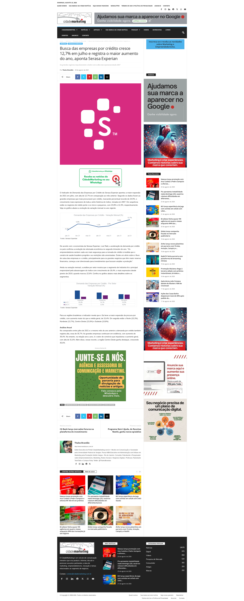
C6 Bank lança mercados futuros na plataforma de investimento (77, 430)
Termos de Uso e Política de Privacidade (136, 6)
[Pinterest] (89, 76)
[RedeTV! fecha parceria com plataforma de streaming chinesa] (152, 260)
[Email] (107, 76)
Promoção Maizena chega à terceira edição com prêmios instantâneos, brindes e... (172, 271)
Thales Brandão (68, 70)
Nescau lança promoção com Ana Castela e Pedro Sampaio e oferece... (172, 181)
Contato (166, 6)
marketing (83, 405)
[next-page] (140, 471)
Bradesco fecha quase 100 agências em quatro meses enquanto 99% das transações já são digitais (72, 530)
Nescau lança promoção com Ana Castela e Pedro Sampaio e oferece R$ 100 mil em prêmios (72, 498)
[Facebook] (161, 9)
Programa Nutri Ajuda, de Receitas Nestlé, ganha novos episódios (124, 430)
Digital (148, 552)
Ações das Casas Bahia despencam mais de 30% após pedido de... (172, 295)
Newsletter (115, 6)
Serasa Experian (109, 405)
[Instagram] (165, 9)
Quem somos (62, 6)
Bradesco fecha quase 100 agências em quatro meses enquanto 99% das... (171, 221)
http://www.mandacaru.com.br (84, 446)
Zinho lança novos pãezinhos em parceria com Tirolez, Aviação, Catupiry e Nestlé (128, 529)
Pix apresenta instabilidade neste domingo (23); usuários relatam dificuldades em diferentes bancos (99, 499)
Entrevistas (157, 30)
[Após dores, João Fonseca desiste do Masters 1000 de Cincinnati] (152, 285)
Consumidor (150, 563)
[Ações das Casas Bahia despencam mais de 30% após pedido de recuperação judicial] (152, 297)
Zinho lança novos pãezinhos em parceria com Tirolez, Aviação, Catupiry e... (172, 246)
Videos (146, 30)
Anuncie (158, 6)
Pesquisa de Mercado (79, 41)
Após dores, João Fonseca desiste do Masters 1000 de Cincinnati (171, 283)
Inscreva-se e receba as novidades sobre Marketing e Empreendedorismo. (165, 44)
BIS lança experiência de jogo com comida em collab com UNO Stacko (128, 498)
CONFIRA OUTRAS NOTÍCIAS (71, 472)
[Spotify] (173, 9)
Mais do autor (90, 472)
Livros (167, 30)
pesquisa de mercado (95, 405)
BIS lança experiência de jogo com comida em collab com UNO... (172, 208)
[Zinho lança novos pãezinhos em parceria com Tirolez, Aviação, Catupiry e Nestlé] (128, 515)
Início (61, 41)
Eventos (65, 35)
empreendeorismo (72, 405)
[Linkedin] (169, 9)
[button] (183, 32)
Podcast (134, 30)
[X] (177, 9)
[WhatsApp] (181, 9)
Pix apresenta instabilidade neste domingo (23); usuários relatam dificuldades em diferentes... (172, 195)
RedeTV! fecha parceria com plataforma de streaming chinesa (172, 258)
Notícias (84, 30)
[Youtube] (185, 9)
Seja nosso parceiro (101, 6)
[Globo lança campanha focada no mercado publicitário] (100, 515)
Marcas (149, 571)
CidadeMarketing (68, 30)
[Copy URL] (118, 76)
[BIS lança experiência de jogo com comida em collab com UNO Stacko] (128, 485)
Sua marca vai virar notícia (80, 6)
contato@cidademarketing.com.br (78, 574)
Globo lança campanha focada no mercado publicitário (100, 528)
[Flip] (112, 76)
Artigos (97, 30)
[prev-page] (137, 471)
